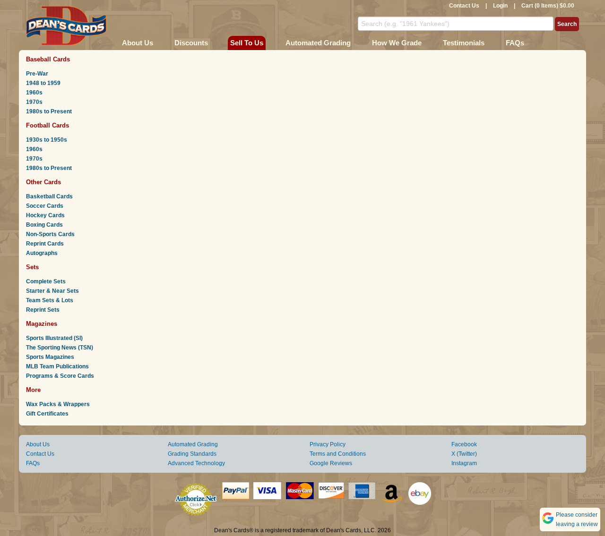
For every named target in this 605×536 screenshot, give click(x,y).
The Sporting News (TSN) (59, 347)
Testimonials (463, 43)
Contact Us (464, 5)
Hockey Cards (45, 215)
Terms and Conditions (338, 454)
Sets (32, 267)
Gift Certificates (47, 413)
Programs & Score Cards (60, 376)
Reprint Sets (43, 309)
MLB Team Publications (57, 366)
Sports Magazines (50, 357)
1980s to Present (49, 111)
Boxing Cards (44, 224)
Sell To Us (246, 43)
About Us (137, 43)
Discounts (191, 43)
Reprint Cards (45, 243)
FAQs (515, 43)
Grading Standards (192, 454)
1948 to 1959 (43, 83)
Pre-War (37, 73)
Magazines (41, 323)
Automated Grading (318, 43)
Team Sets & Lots (49, 300)
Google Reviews (331, 463)
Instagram (464, 463)
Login (500, 5)
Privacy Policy (328, 444)
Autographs (42, 253)
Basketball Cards (49, 196)
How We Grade (397, 43)
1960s (34, 92)
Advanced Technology (196, 463)
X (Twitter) (464, 454)
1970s (34, 102)
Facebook (464, 444)
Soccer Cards (44, 206)
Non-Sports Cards (50, 234)
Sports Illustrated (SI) (54, 338)
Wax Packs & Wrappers (58, 404)
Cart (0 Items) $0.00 (547, 5)
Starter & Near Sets (52, 291)
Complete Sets (46, 281)
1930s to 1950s (46, 139)
